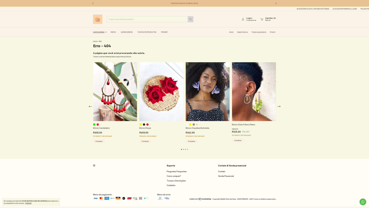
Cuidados (171, 185)
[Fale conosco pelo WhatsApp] (363, 202)
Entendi (28, 203)
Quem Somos (127, 32)
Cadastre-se (251, 20)
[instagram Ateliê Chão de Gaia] (94, 166)
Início (113, 32)
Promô (164, 32)
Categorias (98, 32)
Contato (221, 171)
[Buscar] (190, 19)
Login (248, 18)
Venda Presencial (226, 176)
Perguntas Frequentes (177, 171)
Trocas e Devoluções (176, 181)
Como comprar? (174, 176)
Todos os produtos (147, 32)
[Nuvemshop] (200, 200)
